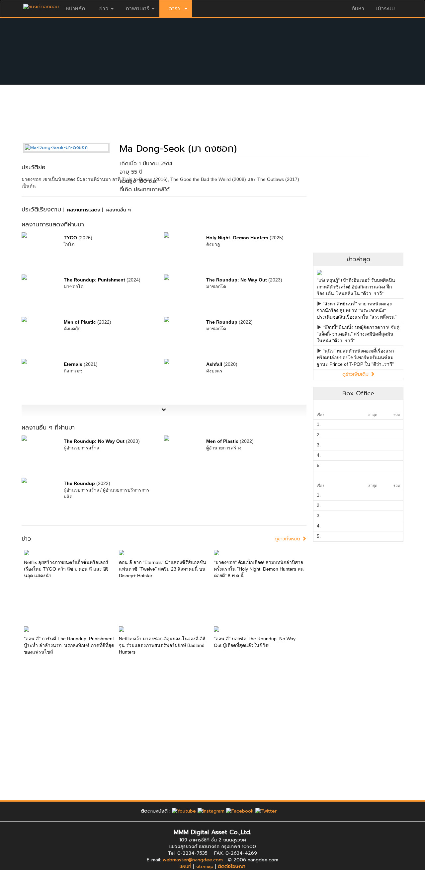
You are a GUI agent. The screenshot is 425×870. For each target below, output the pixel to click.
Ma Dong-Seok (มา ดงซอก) (178, 148)
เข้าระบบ (385, 9)
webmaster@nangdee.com (193, 859)
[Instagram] (211, 811)
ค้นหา (358, 9)
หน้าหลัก (75, 9)
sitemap (204, 866)
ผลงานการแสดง (83, 209)
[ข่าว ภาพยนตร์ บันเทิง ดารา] (41, 5)
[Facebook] (240, 811)
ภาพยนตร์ (137, 9)
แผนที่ (185, 866)
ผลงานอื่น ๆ (118, 209)
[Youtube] (184, 811)
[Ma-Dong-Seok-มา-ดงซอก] (71, 147)
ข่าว (103, 9)
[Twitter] (266, 811)
